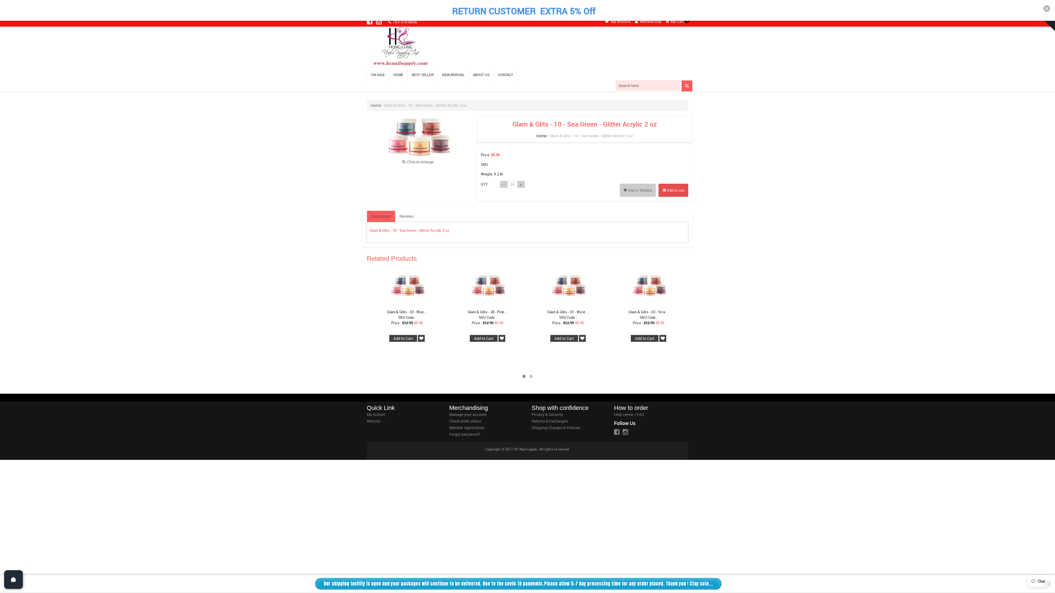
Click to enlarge (420, 161)
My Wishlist (620, 21)
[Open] (13, 579)
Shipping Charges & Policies (556, 427)
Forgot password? (465, 434)
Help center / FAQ (629, 414)
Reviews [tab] (406, 216)
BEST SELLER (423, 74)
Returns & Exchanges (550, 421)
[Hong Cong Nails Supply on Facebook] (370, 21)
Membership (650, 21)
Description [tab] (381, 216)
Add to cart (675, 190)
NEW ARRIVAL (453, 74)
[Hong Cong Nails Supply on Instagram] (379, 21)
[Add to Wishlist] (638, 184)
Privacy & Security (547, 414)
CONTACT (505, 74)
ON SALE (378, 74)
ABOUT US (481, 74)
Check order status (465, 421)
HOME (398, 74)
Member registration (466, 427)
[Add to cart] (673, 184)
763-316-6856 (404, 21)
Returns (373, 421)
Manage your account (468, 414)
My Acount (376, 414)
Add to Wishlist (639, 190)
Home (376, 105)
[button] (1046, 8)
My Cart (677, 21)
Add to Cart (403, 338)
